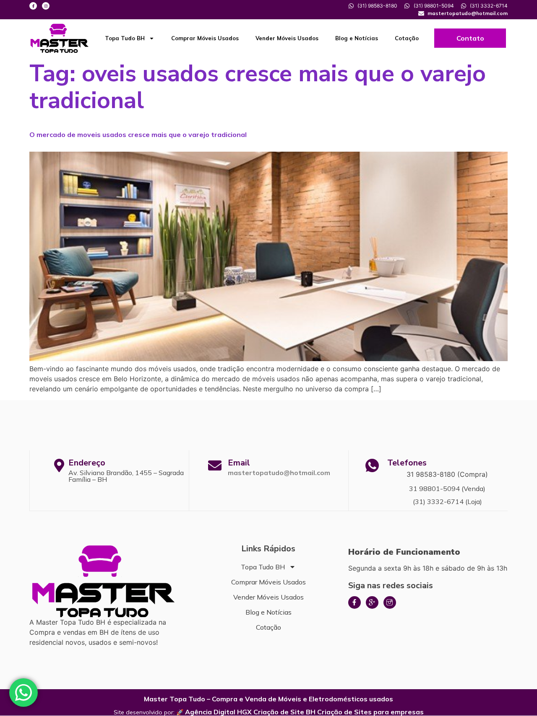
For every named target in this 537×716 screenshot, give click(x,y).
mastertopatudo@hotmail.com (279, 472)
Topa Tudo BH (125, 38)
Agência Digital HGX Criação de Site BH (250, 712)
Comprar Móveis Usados (205, 38)
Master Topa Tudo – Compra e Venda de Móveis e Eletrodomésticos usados (268, 699)
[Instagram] (46, 6)
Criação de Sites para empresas (370, 712)
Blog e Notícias (356, 38)
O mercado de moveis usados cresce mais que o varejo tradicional (138, 134)
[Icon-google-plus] (372, 602)
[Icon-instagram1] (389, 602)
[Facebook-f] (33, 6)
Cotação (407, 38)
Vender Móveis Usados (286, 38)
